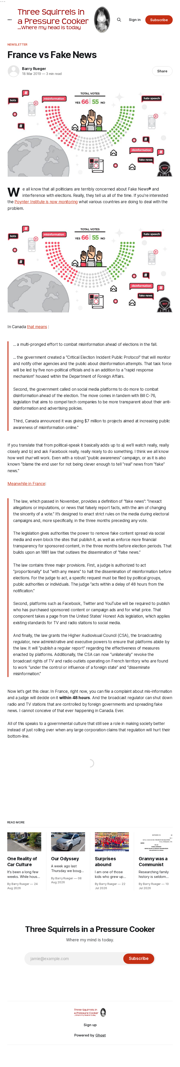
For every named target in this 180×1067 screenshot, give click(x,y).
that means (37, 326)
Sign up (90, 1025)
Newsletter (17, 44)
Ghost (100, 1035)
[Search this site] (119, 19)
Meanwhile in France (26, 483)
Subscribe (159, 20)
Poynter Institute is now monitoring (46, 201)
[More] (9, 19)
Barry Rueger (34, 68)
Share (162, 71)
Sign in (135, 19)
